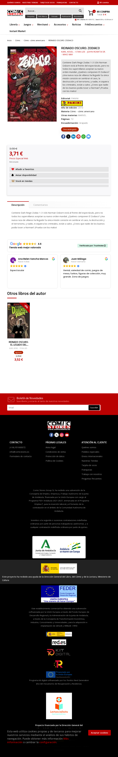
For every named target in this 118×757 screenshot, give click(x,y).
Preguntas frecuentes (92, 478)
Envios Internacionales (92, 456)
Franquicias (62, 2)
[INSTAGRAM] (62, 435)
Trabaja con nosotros (92, 474)
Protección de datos (55, 456)
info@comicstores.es (19, 451)
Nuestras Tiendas (30, 2)
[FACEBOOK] (51, 435)
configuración (47, 742)
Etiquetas (30, 16)
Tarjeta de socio (47, 2)
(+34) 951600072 (17, 447)
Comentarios (40, 204)
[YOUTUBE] (67, 435)
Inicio (9, 40)
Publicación (66, 16)
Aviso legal (51, 447)
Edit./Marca (42, 16)
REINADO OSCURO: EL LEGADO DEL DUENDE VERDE (18, 343)
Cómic (17, 40)
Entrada (54, 16)
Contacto (73, 2)
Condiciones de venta (56, 451)
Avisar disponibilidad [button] (26, 175)
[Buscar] (80, 11)
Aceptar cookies (99, 732)
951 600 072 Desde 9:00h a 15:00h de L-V (95, 19)
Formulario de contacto (21, 456)
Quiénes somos (13, 2)
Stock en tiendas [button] (24, 181)
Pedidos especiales (90, 451)
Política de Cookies (54, 460)
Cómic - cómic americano (34, 40)
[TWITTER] (56, 435)
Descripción (18, 204)
